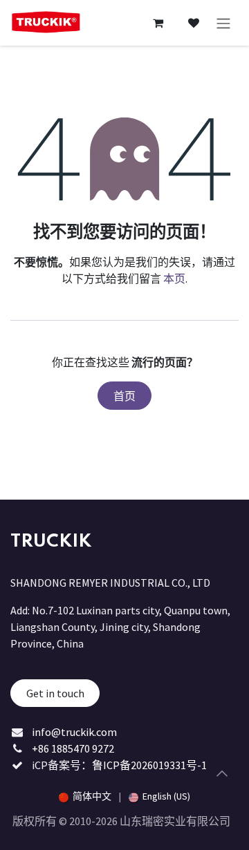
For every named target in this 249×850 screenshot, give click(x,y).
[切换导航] (223, 23)
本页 (174, 278)
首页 (124, 396)
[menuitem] (85, 796)
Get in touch (55, 693)
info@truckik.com (74, 732)
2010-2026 (94, 821)
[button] (222, 773)
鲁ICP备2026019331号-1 (149, 765)
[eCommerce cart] (157, 22)
